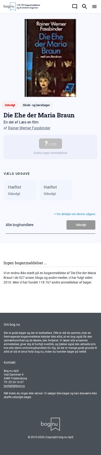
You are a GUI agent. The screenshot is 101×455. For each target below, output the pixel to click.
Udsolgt (81, 225)
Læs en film (29, 122)
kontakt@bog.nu (14, 386)
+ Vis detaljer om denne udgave (74, 214)
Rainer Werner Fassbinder (29, 128)
